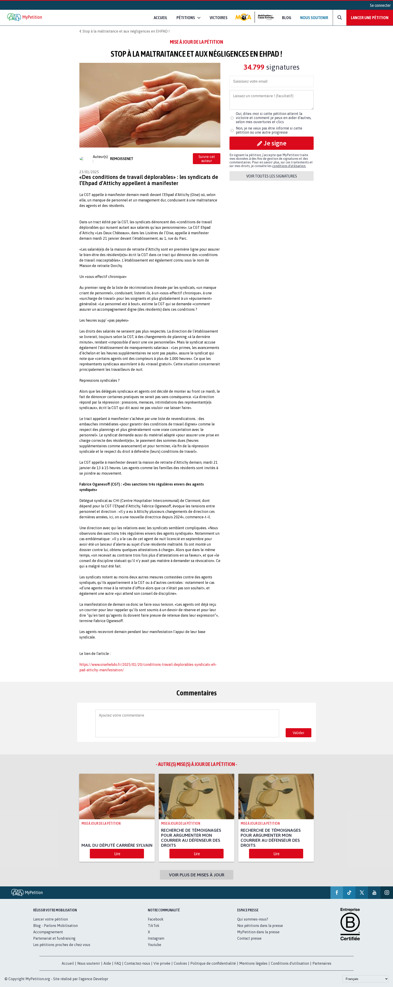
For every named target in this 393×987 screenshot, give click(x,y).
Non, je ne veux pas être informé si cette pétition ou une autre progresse (269, 130)
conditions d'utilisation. (289, 166)
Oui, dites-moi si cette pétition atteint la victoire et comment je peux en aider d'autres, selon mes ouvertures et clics (273, 118)
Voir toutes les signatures (271, 175)
